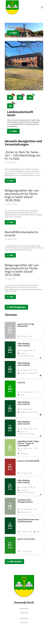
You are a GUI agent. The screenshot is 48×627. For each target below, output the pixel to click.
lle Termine (16, 561)
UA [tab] (29, 97)
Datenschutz (24, 618)
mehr (12, 181)
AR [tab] (10, 105)
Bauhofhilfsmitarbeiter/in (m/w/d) (21, 233)
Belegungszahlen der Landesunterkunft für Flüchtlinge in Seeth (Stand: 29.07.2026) (22, 269)
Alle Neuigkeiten (18, 307)
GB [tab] (20, 97)
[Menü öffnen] (41, 7)
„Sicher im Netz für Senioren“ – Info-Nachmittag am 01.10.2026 (22, 155)
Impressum (24, 622)
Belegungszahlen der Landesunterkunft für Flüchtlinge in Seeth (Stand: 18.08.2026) (22, 195)
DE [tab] (10, 97)
